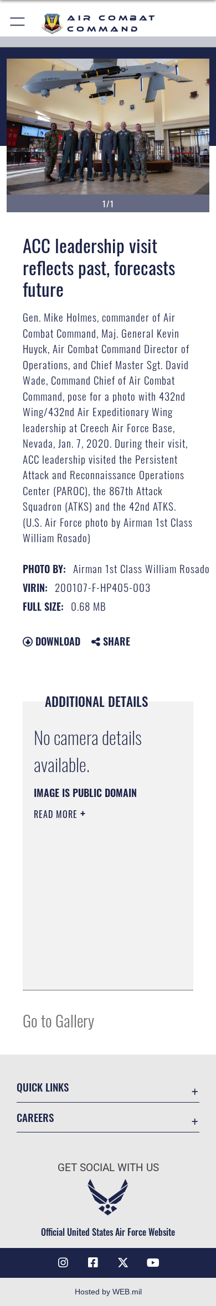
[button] (18, 23)
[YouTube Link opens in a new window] (153, 1263)
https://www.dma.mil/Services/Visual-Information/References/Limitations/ (101, 969)
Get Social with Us (108, 1167)
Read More (57, 814)
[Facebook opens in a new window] (93, 1263)
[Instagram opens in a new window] (63, 1263)
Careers (35, 1117)
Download (56, 641)
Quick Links (43, 1087)
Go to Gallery (58, 1020)
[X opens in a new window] (123, 1263)
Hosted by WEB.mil (108, 1291)
